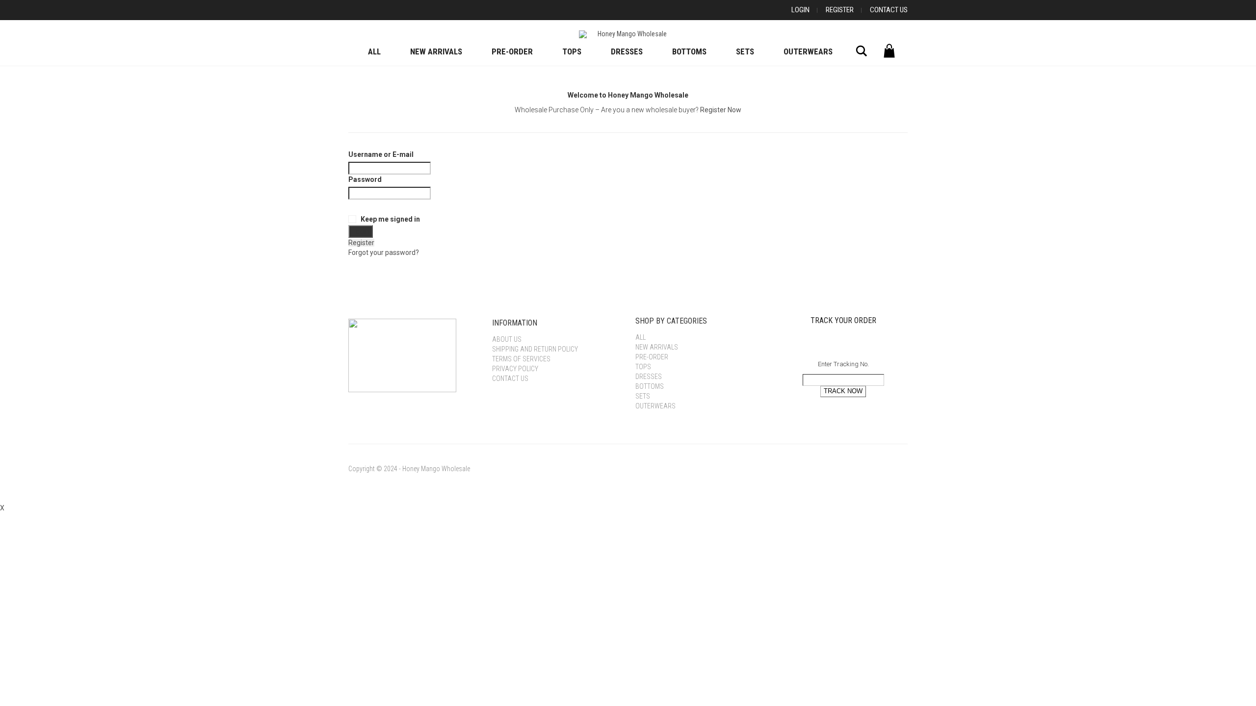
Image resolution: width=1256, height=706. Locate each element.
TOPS (571, 51)
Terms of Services (521, 359)
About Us (507, 339)
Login (800, 9)
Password (365, 179)
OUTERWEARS (808, 51)
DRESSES (627, 51)
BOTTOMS (689, 51)
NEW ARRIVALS (436, 51)
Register (840, 9)
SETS (745, 51)
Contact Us (889, 9)
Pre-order (512, 51)
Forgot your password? (383, 252)
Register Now (720, 110)
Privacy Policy (515, 369)
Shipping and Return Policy (535, 349)
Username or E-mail (381, 154)
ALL (374, 51)
